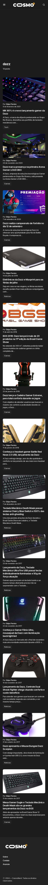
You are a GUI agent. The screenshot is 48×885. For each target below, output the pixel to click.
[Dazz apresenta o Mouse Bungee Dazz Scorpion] (24, 725)
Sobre (5, 857)
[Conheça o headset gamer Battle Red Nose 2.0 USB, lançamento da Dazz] (24, 431)
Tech (6, 127)
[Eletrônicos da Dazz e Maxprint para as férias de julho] (24, 258)
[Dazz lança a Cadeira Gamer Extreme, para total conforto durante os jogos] (24, 374)
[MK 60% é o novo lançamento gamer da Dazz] (24, 89)
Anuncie (6, 864)
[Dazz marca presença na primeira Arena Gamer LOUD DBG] (24, 146)
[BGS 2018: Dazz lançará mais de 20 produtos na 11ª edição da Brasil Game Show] (24, 315)
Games (7, 184)
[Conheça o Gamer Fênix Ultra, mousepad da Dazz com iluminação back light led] (24, 609)
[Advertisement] (24, 33)
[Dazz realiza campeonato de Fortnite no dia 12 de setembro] (24, 202)
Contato (6, 860)
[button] (4, 4)
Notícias (7, 296)
